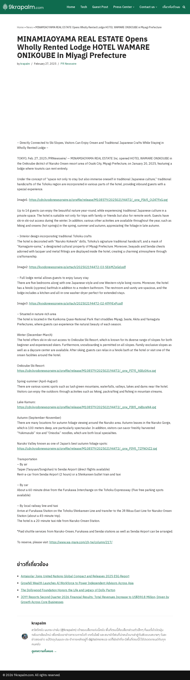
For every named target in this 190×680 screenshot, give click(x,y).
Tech (83, 7)
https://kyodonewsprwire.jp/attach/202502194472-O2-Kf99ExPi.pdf (76, 303)
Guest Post (100, 7)
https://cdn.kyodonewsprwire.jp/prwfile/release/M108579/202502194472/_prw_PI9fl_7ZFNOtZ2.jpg (87, 448)
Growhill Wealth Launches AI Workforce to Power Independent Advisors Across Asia (77, 583)
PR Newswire (68, 64)
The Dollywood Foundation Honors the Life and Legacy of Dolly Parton (68, 590)
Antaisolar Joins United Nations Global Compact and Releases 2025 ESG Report (75, 576)
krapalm (25, 64)
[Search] (184, 7)
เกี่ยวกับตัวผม (171, 7)
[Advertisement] (95, 103)
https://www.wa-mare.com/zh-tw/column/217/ (80, 542)
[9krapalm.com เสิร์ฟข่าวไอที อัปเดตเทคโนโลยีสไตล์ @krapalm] (24, 7)
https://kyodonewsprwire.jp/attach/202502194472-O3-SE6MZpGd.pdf (77, 267)
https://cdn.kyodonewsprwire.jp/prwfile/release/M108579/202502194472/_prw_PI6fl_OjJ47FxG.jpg (98, 200)
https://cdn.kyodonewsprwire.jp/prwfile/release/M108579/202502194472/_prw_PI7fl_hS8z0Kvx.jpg (86, 370)
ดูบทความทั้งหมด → (44, 651)
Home (71, 7)
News (29, 27)
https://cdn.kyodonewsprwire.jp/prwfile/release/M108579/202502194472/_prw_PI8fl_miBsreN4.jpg (86, 407)
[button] (133, 7)
